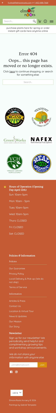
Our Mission (15, 321)
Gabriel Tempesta (28, 405)
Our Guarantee (17, 268)
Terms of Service (18, 287)
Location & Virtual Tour (21, 311)
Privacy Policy (16, 273)
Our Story (14, 326)
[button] (39, 21)
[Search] (34, 21)
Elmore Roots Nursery (19, 400)
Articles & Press (17, 300)
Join (42, 364)
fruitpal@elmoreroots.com (20, 2)
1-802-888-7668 (41, 2)
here (12, 71)
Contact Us (15, 306)
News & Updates (18, 316)
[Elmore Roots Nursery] (28, 12)
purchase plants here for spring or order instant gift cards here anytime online (28, 29)
